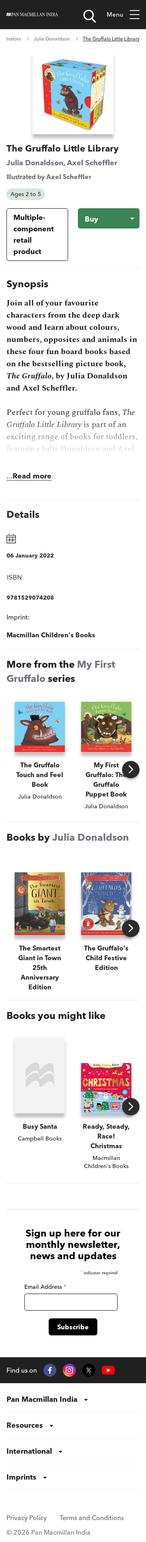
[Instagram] (69, 1370)
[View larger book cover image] (73, 93)
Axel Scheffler (92, 162)
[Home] (32, 14)
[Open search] (89, 16)
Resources (24, 1425)
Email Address (45, 1286)
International (29, 1451)
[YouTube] (108, 1370)
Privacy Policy (26, 1518)
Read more (32, 476)
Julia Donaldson (52, 39)
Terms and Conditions (92, 1518)
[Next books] (131, 769)
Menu (115, 14)
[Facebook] (49, 1370)
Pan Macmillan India (41, 1399)
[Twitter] (88, 1370)
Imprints (21, 1477)
